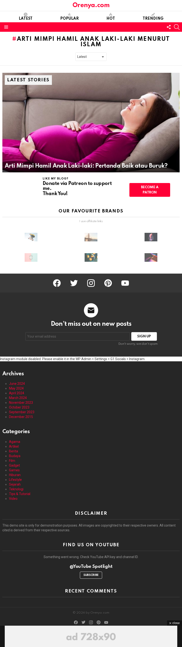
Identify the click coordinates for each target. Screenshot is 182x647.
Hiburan (15, 475)
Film (12, 461)
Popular (69, 19)
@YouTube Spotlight (91, 566)
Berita (13, 451)
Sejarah (15, 484)
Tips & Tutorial (19, 494)
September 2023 (21, 412)
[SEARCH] (177, 27)
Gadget (14, 465)
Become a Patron (150, 190)
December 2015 (21, 417)
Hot (110, 19)
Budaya (14, 456)
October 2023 (19, 407)
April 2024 (16, 393)
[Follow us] (169, 27)
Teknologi (16, 489)
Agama (14, 442)
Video (13, 498)
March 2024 (18, 398)
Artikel (14, 446)
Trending (153, 19)
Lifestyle (15, 480)
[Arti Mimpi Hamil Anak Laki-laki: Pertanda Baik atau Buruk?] (91, 123)
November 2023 (21, 402)
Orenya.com (91, 5)
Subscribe (91, 575)
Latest (25, 19)
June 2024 (17, 383)
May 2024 (16, 388)
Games (14, 470)
